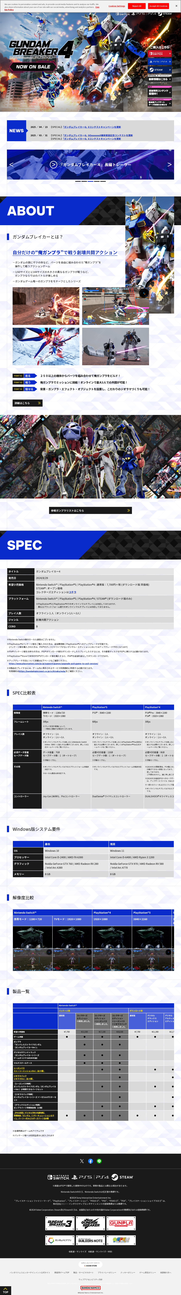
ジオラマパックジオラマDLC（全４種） (24, 1077)
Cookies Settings (117, 6)
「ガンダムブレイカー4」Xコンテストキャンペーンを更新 (92, 127)
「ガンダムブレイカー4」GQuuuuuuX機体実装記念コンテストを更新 (98, 135)
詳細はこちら (22, 403)
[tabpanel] (90, 165)
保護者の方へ (165, 1272)
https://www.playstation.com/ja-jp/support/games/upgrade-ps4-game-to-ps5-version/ (53, 663)
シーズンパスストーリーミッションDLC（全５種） (29, 1069)
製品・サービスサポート (83, 1272)
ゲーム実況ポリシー (147, 1272)
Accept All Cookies (158, 6)
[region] (90, 6)
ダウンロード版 (136, 1010)
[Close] (176, 6)
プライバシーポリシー (107, 1272)
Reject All (136, 6)
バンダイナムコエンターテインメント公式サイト (30, 1272)
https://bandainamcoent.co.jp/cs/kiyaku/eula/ (42, 671)
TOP (5, 1292)
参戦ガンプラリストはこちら (67, 510)
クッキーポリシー (127, 1272)
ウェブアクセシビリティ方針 (91, 1279)
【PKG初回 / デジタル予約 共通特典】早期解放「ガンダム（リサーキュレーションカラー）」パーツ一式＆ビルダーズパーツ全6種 (34, 1115)
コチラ (72, 592)
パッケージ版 (64, 1010)
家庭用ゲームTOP (61, 1272)
